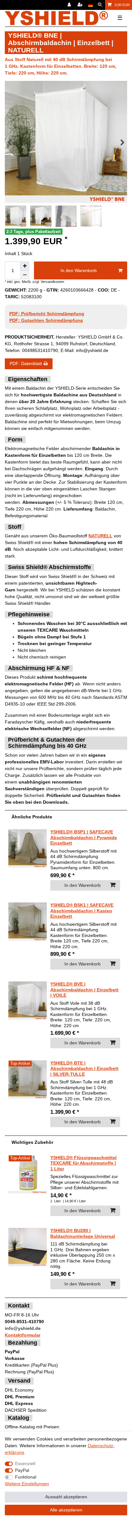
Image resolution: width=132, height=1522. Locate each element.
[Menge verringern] (24, 274)
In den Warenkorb (79, 270)
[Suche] (100, 5)
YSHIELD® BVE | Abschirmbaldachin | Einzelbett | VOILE (84, 989)
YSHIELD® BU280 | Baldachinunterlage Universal (82, 1233)
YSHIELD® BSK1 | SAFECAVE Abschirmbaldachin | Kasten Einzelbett (81, 910)
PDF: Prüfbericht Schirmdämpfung (46, 313)
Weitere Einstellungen (27, 1483)
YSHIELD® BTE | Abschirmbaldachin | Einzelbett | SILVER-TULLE (84, 1068)
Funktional (25, 1476)
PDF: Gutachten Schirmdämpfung (46, 320)
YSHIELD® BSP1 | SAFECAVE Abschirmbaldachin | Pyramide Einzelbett (83, 837)
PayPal (22, 1470)
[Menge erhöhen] (24, 265)
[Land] (90, 5)
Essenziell (25, 1463)
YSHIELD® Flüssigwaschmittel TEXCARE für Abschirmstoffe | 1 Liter (83, 1163)
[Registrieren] (80, 5)
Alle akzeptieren (66, 1509)
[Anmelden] (69, 5)
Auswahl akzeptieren (66, 1496)
